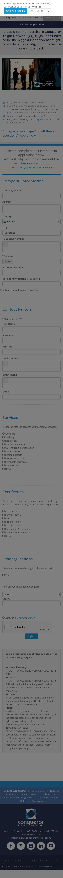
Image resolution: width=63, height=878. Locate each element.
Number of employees (13, 290)
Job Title (7, 346)
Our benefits (38, 790)
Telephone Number (13, 238)
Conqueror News (27, 794)
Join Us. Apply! (52, 17)
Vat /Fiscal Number (13, 267)
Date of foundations (14, 278)
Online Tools (48, 794)
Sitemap (44, 860)
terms (19, 617)
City (4, 227)
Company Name (11, 190)
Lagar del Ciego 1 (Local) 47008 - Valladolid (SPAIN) (31, 831)
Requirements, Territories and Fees (23, 17)
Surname (7, 335)
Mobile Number (11, 358)
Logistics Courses (48, 797)
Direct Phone (9, 374)
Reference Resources (31, 801)
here (24, 163)
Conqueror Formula (43, 119)
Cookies (54, 860)
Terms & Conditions (12, 860)
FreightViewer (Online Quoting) (16, 797)
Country (7, 216)
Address (6, 201)
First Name (8, 324)
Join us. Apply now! (15, 790)
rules (20, 122)
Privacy (31, 860)
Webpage (7, 256)
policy (31, 617)
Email (5, 391)
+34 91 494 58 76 (31, 834)
